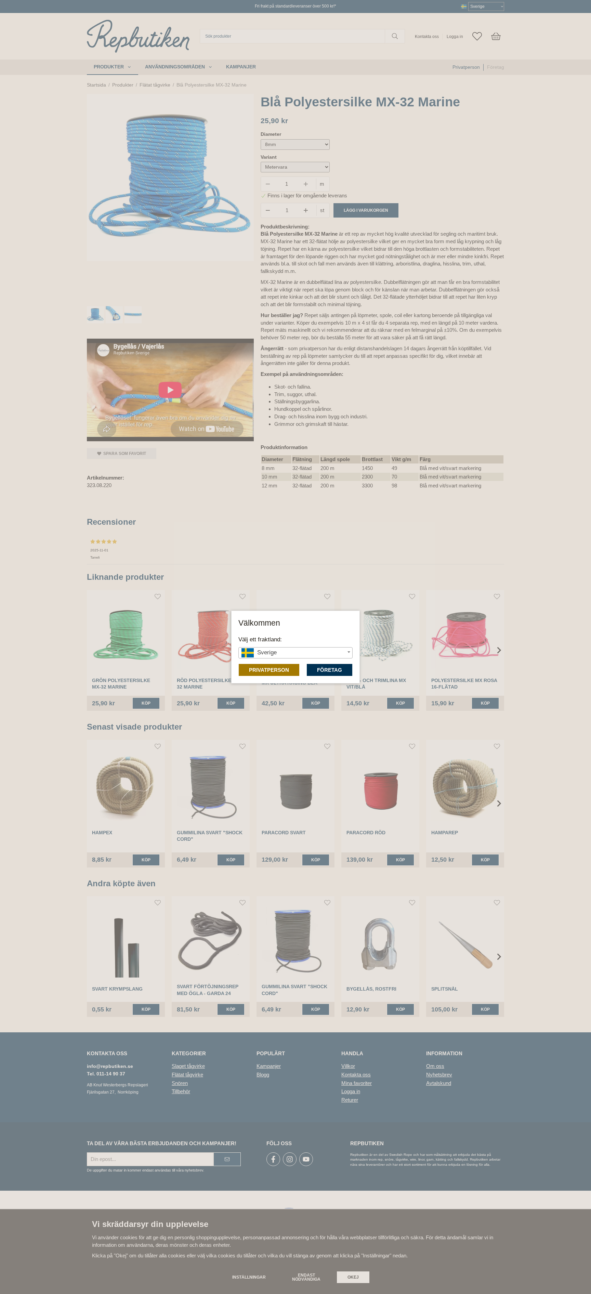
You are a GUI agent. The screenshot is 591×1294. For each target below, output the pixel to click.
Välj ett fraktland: (260, 639)
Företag (329, 670)
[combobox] (295, 652)
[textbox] (295, 652)
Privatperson (269, 670)
